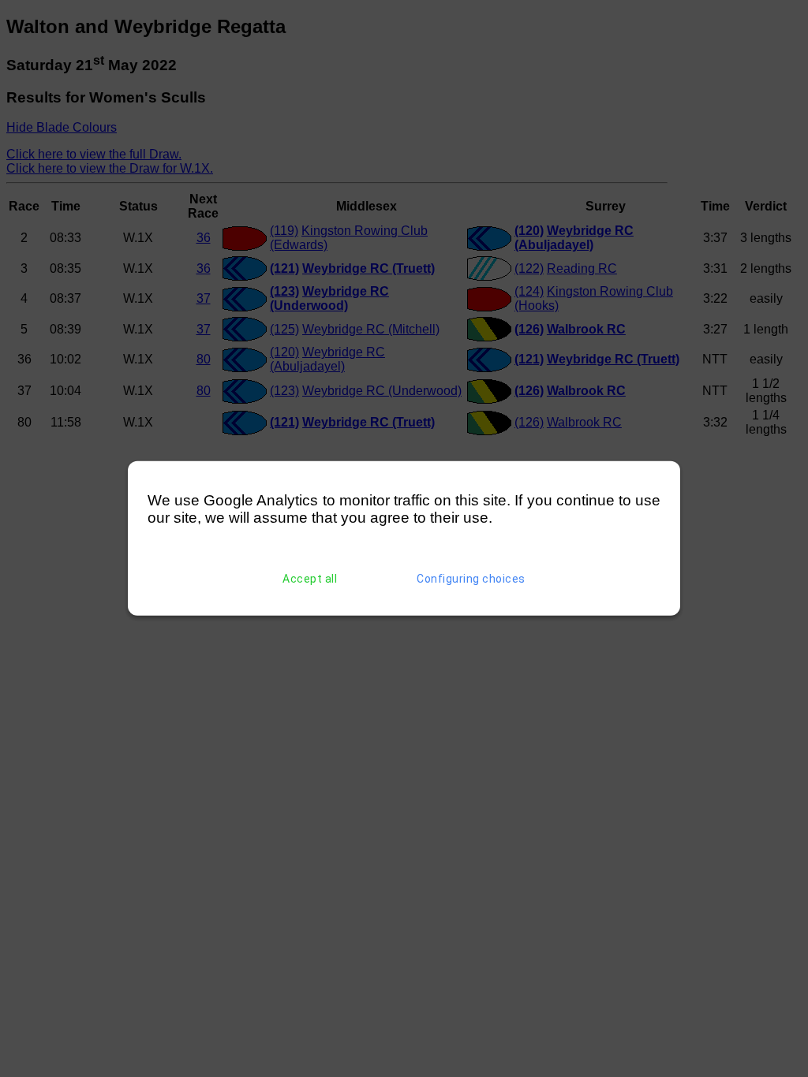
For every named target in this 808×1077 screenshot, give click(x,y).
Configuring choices (471, 578)
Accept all (309, 578)
